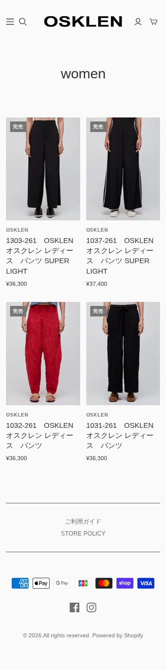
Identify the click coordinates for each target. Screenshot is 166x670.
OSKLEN (17, 230)
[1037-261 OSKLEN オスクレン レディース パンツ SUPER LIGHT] (123, 168)
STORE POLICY (83, 533)
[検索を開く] (23, 22)
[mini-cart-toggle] (153, 21)
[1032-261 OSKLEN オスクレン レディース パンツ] (43, 353)
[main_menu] (10, 22)
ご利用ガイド (83, 521)
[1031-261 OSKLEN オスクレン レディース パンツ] (123, 353)
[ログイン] (138, 21)
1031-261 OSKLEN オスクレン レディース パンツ (120, 435)
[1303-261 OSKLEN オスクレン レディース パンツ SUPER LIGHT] (43, 168)
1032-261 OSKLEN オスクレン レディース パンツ (39, 435)
